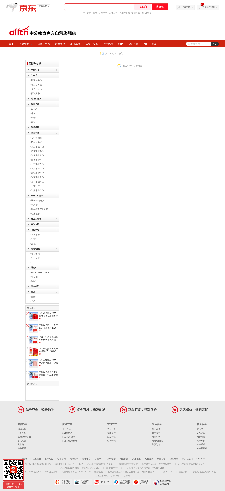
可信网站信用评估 (63, 482)
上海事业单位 (37, 168)
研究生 (34, 267)
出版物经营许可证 (114, 468)
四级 (33, 297)
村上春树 (87, 13)
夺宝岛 (200, 429)
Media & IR (200, 458)
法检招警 (35, 230)
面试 (33, 122)
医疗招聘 (108, 43)
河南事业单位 (37, 155)
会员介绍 (22, 433)
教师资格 (60, 43)
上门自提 (66, 429)
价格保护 (156, 433)
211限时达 (67, 433)
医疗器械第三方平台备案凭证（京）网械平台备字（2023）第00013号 (141, 471)
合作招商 (61, 458)
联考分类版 (36, 142)
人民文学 (103, 13)
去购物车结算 (208, 7)
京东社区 (136, 458)
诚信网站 (103, 482)
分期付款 (111, 437)
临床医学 (35, 213)
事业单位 (75, 43)
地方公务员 (36, 84)
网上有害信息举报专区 (122, 482)
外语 (33, 292)
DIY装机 (201, 433)
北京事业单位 (37, 146)
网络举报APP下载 (142, 482)
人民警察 (35, 235)
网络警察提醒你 (83, 482)
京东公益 (186, 458)
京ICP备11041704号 (65, 464)
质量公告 (161, 458)
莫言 (95, 13)
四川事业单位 (37, 160)
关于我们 (24, 458)
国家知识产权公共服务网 (162, 482)
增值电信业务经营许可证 (204, 471)
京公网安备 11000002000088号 (36, 464)
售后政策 (156, 429)
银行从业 (35, 258)
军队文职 (35, 224)
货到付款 (111, 429)
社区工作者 (150, 43)
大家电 (21, 444)
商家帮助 (74, 458)
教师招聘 (35, 127)
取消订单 (156, 444)
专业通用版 (36, 138)
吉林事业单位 (37, 182)
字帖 (33, 281)
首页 (11, 43)
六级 (33, 301)
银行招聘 (134, 43)
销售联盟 (124, 458)
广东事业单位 (37, 151)
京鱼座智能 (202, 448)
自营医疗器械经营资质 (127, 464)
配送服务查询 (68, 437)
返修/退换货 (157, 440)
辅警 (33, 239)
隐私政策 (174, 458)
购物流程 (22, 429)
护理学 (34, 205)
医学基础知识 (37, 200)
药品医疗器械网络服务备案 (100, 464)
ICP (81, 464)
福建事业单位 (37, 190)
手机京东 (99, 458)
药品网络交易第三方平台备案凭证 (157, 464)
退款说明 (156, 437)
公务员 (34, 75)
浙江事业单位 (37, 173)
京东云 (127, 475)
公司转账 (111, 440)
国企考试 (35, 286)
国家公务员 (44, 43)
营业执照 (183, 471)
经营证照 (98, 471)
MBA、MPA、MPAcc (41, 272)
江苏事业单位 (37, 164)
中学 (33, 118)
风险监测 (149, 458)
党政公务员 (36, 89)
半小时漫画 (124, 13)
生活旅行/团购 (24, 437)
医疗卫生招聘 (37, 195)
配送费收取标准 (69, 440)
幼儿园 (34, 109)
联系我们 (36, 458)
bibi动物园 (147, 13)
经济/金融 (35, 249)
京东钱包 (115, 475)
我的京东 (186, 7)
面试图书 (35, 93)
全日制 (34, 277)
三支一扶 (35, 186)
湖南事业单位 (37, 177)
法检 (33, 243)
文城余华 (135, 13)
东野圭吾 (113, 13)
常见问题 (22, 440)
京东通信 (201, 444)
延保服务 (201, 437)
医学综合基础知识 (39, 209)
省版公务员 (91, 43)
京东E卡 (201, 440)
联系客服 (22, 448)
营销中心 (86, 458)
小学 (33, 113)
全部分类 (24, 43)
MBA (120, 43)
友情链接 (111, 458)
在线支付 (111, 433)
